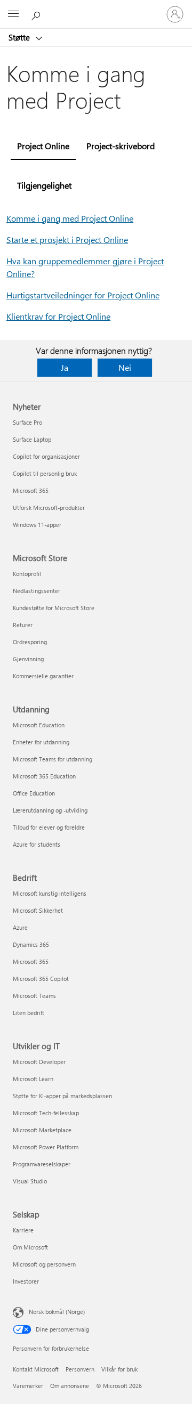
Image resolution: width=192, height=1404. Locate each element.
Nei (124, 367)
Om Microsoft (30, 1247)
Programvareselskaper (41, 1164)
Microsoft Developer (39, 1062)
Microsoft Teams (34, 996)
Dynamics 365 (31, 944)
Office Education (34, 793)
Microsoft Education (39, 725)
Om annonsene (69, 1386)
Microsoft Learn (33, 1079)
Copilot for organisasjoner (46, 456)
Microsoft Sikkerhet (38, 910)
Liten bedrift (28, 1013)
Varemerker (28, 1386)
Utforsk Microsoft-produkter (49, 508)
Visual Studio (30, 1181)
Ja (64, 367)
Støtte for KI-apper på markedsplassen (62, 1096)
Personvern (80, 1369)
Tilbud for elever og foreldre (49, 827)
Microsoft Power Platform (45, 1147)
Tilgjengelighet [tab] (44, 185)
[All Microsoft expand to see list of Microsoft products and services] (13, 14)
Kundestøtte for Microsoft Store (53, 608)
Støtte (20, 37)
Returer (23, 625)
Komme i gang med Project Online (69, 218)
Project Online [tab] (43, 145)
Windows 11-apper (37, 525)
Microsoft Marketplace (42, 1130)
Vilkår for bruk (119, 1369)
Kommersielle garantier (43, 676)
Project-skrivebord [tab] (120, 145)
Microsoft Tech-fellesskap (46, 1113)
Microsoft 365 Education (44, 776)
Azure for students (36, 844)
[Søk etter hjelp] (37, 13)
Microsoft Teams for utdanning (52, 759)
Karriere (23, 1230)
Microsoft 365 (31, 490)
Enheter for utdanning (41, 742)
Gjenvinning (28, 659)
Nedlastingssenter (36, 591)
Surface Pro (27, 422)
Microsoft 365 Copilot (41, 979)
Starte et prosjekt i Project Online (67, 239)
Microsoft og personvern (44, 1264)
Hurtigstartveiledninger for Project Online (82, 295)
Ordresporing (30, 642)
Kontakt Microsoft (36, 1369)
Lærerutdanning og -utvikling (50, 810)
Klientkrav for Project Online (58, 316)
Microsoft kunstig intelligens (49, 893)
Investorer (26, 1281)
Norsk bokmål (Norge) (57, 1312)
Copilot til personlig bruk (45, 473)
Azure (20, 927)
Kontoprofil (27, 574)
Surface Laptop (32, 439)
